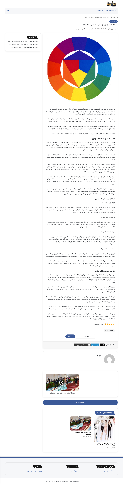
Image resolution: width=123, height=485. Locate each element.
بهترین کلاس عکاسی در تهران (34, 471)
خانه (115, 17)
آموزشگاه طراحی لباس (109, 471)
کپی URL (70, 336)
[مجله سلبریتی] (111, 4)
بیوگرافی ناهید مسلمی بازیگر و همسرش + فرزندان (22, 41)
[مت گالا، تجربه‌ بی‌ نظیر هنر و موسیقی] (80, 423)
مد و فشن (100, 11)
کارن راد (99, 355)
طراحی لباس (110, 17)
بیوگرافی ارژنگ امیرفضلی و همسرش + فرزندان (24, 47)
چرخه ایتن (108, 330)
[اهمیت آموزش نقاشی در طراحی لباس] (104, 429)
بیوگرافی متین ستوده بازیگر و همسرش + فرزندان (23, 44)
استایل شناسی (75, 471)
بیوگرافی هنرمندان (111, 11)
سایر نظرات (80, 402)
